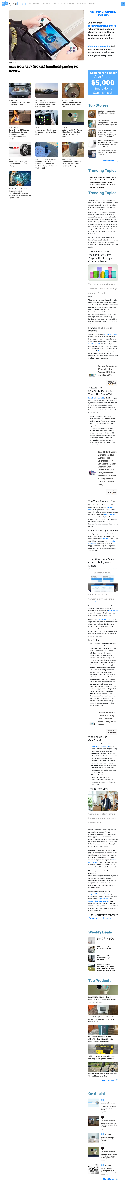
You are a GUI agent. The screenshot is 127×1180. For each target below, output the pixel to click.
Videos (85, 4)
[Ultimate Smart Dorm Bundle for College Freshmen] (91, 958)
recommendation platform (102, 25)
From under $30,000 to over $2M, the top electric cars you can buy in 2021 (46, 104)
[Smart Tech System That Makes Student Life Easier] (91, 940)
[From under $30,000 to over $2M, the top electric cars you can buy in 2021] (46, 90)
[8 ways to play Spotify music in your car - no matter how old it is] (46, 117)
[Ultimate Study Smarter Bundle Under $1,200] (91, 949)
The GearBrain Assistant (106, 619)
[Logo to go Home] (14, 4)
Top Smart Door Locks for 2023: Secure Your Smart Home (71, 104)
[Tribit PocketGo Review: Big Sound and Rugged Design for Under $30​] (103, 1049)
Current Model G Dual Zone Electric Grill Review (19, 103)
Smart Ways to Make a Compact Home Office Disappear (107, 1139)
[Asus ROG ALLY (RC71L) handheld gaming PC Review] (46, 35)
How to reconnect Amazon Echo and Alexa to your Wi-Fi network (107, 152)
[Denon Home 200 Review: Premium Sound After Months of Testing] (73, 149)
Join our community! (99, 46)
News (79, 4)
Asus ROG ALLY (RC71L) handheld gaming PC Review (43, 68)
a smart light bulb (110, 334)
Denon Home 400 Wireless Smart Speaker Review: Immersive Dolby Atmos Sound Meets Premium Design (19, 134)
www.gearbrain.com (93, 602)
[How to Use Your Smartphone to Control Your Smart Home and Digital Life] (92, 124)
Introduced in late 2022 (96, 398)
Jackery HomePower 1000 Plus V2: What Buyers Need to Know (109, 1125)
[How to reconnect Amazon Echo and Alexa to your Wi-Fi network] (92, 154)
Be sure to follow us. (100, 918)
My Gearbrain (34, 4)
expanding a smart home (100, 746)
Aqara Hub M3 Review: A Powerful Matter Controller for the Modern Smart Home (101, 1019)
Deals (63, 4)
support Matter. (110, 419)
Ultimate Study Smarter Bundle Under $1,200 (105, 948)
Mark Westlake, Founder (108, 1120)
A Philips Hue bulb (94, 344)
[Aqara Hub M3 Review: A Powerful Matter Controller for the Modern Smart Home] (103, 1010)
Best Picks (46, 4)
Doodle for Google (96, 177)
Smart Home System (102, 180)
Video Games (13, 62)
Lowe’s (112, 756)
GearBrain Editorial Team (108, 1103)
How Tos (70, 4)
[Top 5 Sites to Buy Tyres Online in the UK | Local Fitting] (20, 149)
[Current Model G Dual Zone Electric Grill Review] (20, 90)
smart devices (113, 611)
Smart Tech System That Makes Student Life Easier (106, 939)
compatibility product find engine (99, 894)
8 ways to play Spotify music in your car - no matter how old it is (46, 132)
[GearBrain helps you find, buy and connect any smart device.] (93, 1104)
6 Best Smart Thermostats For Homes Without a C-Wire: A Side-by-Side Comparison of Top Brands (108, 143)
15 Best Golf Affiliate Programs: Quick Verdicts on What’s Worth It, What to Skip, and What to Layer (106, 967)
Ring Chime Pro (98, 187)
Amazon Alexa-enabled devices (98, 901)
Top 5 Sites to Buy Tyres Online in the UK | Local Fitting (18, 163)
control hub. (104, 539)
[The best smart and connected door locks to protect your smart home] (73, 90)
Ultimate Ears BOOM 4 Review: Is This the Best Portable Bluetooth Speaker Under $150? (46, 164)
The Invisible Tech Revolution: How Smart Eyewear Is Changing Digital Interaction (109, 1170)
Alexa (100, 351)
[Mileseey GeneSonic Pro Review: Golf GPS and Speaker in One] (103, 1066)
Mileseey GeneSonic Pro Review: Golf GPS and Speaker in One (102, 1074)
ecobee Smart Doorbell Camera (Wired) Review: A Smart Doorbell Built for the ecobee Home (101, 1039)
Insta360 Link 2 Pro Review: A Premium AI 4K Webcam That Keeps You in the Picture (72, 133)
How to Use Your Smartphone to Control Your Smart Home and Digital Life (107, 122)
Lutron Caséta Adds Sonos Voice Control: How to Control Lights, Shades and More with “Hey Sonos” (107, 133)
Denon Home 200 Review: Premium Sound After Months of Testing (71, 163)
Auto (37, 128)
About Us (92, 4)
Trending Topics (102, 170)
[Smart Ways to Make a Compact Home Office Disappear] (93, 1138)
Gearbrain (108, 1134)
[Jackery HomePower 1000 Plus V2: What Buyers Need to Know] (93, 1121)
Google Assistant (103, 899)
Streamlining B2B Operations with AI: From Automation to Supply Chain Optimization (20, 194)
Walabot (107, 177)
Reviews (55, 4)
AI (98, 667)
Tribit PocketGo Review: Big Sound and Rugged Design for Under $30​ (101, 1057)
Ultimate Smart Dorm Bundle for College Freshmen (104, 958)
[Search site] (123, 4)
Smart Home (13, 100)
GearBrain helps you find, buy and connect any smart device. (109, 1107)
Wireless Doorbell (102, 185)
